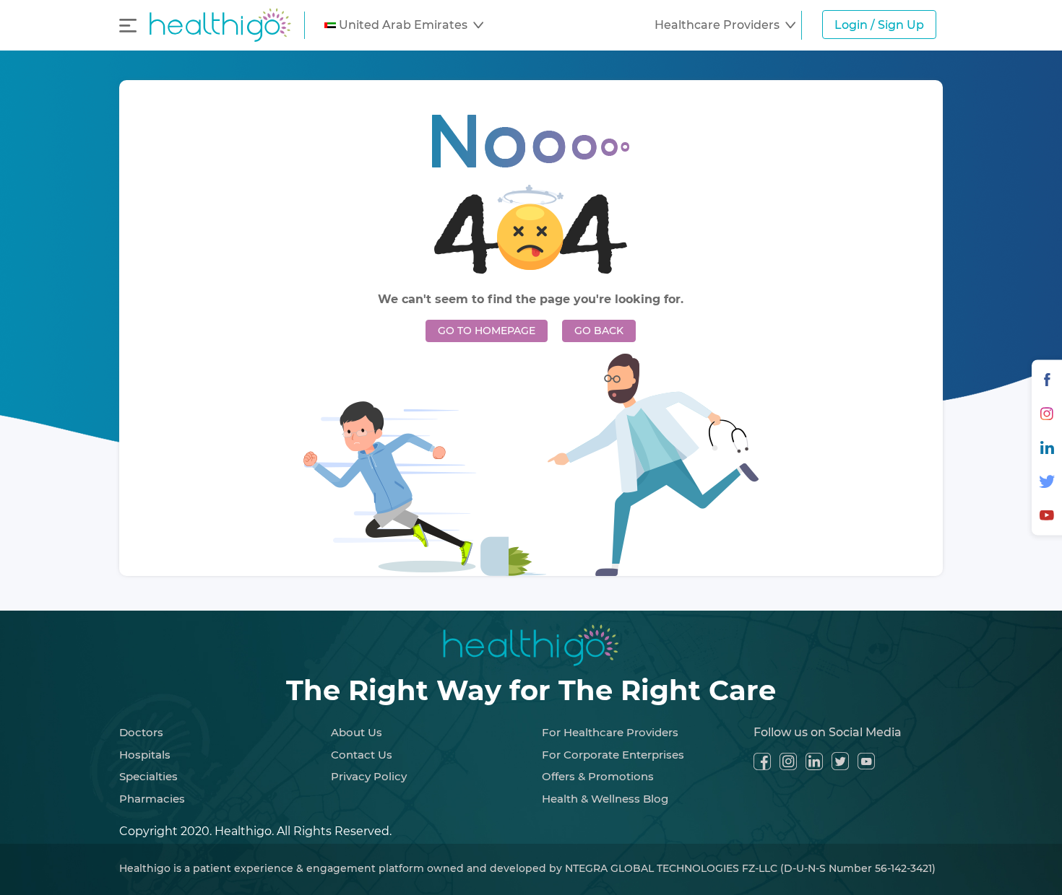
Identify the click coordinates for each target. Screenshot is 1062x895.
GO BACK (598, 330)
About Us (356, 732)
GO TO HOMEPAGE (486, 330)
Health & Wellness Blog (605, 799)
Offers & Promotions (598, 776)
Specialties (148, 776)
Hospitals (144, 754)
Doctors (141, 732)
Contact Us (361, 754)
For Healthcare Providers (610, 732)
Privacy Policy (369, 776)
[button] (404, 25)
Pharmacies (152, 799)
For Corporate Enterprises (613, 754)
